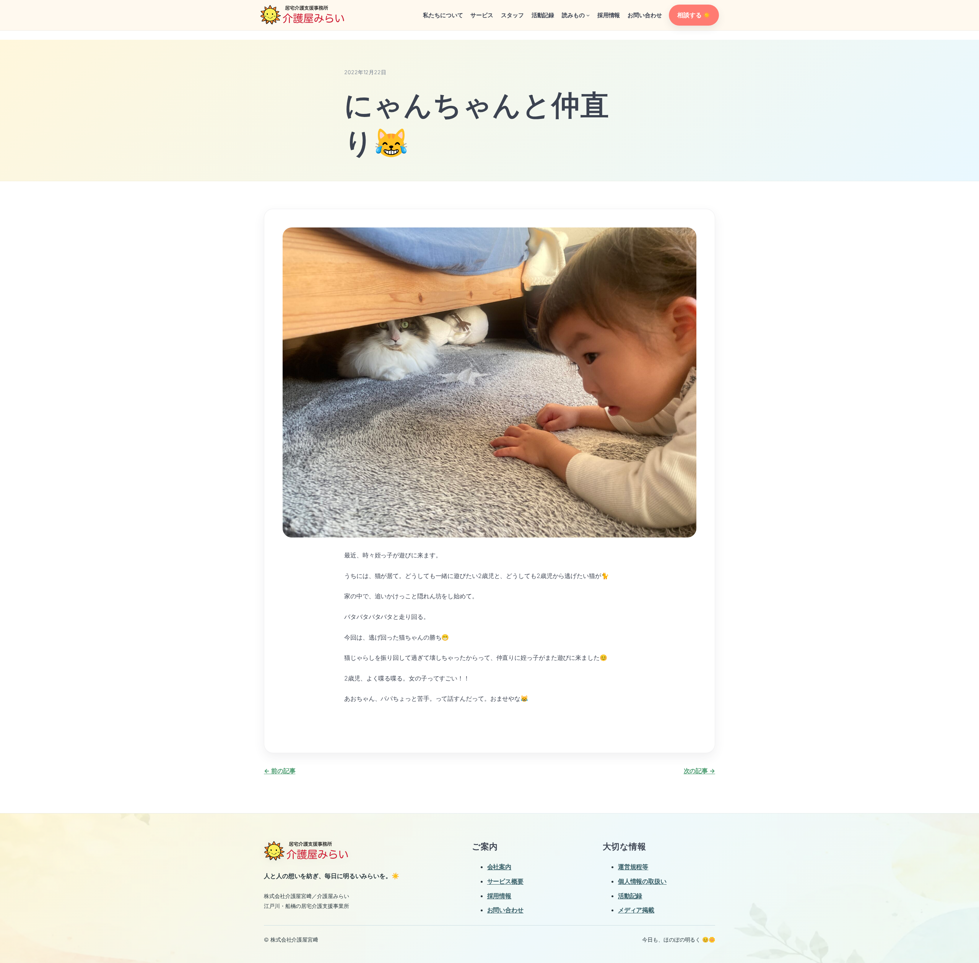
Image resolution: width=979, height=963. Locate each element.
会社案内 (499, 866)
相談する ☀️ (693, 15)
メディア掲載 (636, 910)
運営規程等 (633, 866)
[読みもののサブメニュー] (588, 15)
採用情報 (499, 896)
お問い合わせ (505, 910)
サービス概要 (505, 881)
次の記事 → (699, 771)
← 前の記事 (279, 771)
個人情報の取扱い (642, 881)
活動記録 (630, 896)
